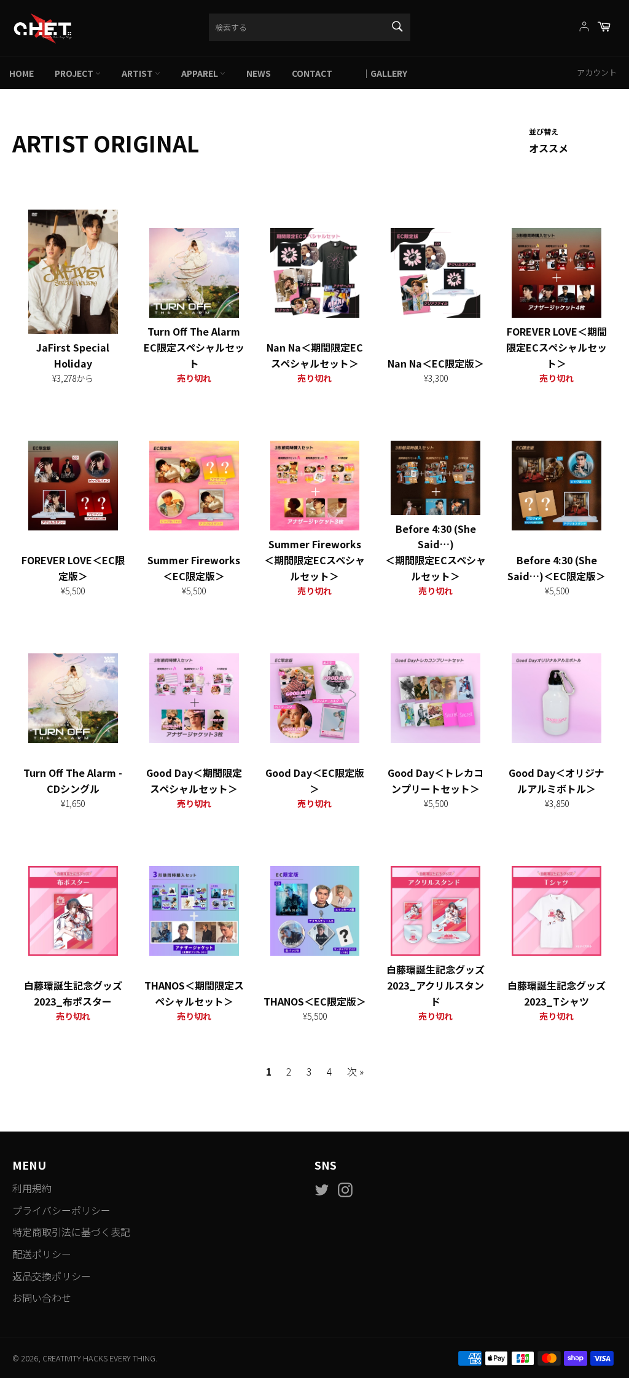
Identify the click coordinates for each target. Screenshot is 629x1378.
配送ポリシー (41, 1253)
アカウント (597, 72)
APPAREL (200, 73)
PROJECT (75, 73)
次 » (355, 1071)
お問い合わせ (41, 1297)
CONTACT (312, 73)
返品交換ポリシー (51, 1276)
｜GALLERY (380, 73)
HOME (21, 73)
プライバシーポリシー (61, 1210)
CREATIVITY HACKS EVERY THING (98, 1358)
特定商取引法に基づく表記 (71, 1231)
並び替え (543, 131)
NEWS (258, 73)
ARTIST (138, 73)
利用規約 (32, 1188)
